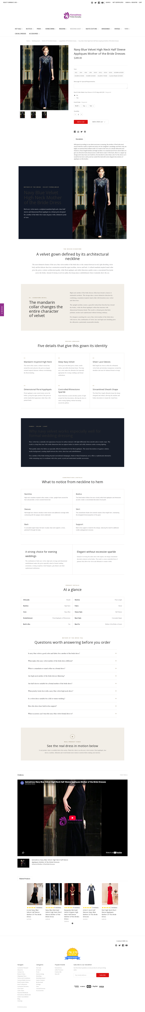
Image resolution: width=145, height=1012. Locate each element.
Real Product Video (23, 982)
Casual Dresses (20, 34)
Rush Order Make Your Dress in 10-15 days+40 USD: (92, 92)
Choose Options (35, 896)
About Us (20, 970)
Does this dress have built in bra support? (42, 706)
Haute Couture (91, 29)
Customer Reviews (23, 986)
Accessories (33, 34)
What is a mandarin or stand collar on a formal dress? (46, 668)
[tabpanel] (35, 901)
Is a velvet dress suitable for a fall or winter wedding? (46, 698)
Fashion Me (58, 972)
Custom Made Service (23, 980)
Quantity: (76, 111)
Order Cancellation (23, 997)
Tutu (127, 29)
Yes (77, 98)
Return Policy (21, 974)
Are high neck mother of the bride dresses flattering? (46, 676)
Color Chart (20, 990)
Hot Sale (18, 29)
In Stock (29, 29)
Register (134, 2)
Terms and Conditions (23, 978)
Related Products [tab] (24, 879)
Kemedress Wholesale (24, 995)
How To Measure (22, 984)
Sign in (127, 2)
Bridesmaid (106, 29)
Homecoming (50, 29)
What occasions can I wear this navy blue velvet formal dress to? (50, 713)
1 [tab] (72, 923)
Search (108, 2)
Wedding (62, 29)
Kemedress (58, 968)
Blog (18, 999)
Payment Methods (22, 992)
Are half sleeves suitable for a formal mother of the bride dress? (50, 683)
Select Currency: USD (10, 2)
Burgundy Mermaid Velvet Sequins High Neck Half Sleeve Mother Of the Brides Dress (71, 914)
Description (79, 139)
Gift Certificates (118, 2)
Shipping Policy (21, 976)
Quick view (35, 892)
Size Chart (20, 988)
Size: (75, 69)
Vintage (117, 29)
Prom (39, 29)
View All (57, 974)
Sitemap (19, 1001)
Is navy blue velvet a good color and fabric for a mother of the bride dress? (54, 653)
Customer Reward (22, 968)
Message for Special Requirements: (84, 81)
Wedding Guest (75, 29)
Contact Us (20, 972)
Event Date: (80, 102)
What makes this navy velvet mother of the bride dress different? (50, 661)
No (77, 95)
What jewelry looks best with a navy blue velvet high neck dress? (50, 691)
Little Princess (59, 970)
